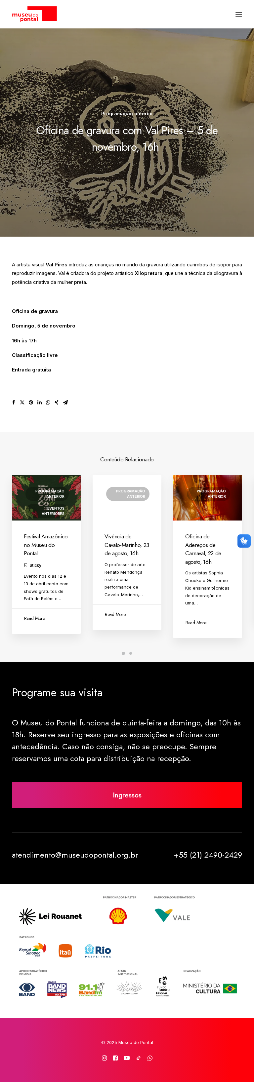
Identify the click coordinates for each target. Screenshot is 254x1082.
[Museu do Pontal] (34, 14)
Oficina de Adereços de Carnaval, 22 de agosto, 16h (203, 549)
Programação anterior (127, 113)
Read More (34, 618)
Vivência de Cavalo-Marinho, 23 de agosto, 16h (127, 544)
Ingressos (127, 795)
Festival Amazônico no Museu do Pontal (46, 544)
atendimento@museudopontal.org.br (75, 855)
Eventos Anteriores (53, 511)
